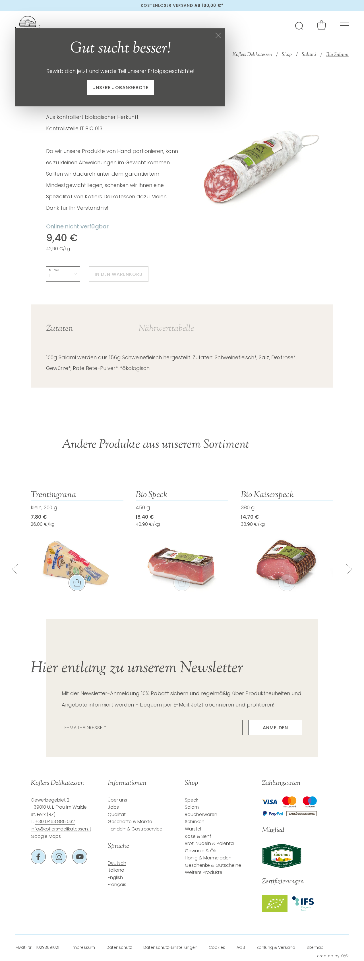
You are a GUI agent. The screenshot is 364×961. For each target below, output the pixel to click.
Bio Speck (151, 495)
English (115, 877)
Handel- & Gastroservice (135, 829)
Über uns (117, 800)
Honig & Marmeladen (208, 858)
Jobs (113, 807)
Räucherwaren (201, 814)
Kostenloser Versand (182, 5)
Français (117, 884)
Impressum (83, 947)
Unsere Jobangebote (120, 87)
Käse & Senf (198, 836)
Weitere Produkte (203, 872)
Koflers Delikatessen (252, 54)
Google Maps (46, 836)
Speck (191, 800)
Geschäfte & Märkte (130, 821)
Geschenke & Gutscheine (213, 865)
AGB (241, 947)
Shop (287, 54)
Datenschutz (119, 947)
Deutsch (117, 863)
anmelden (275, 727)
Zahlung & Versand (276, 947)
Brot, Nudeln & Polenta (209, 843)
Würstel (193, 829)
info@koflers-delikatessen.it (61, 829)
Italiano (116, 870)
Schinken (194, 821)
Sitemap (315, 947)
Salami (309, 54)
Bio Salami (337, 54)
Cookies (217, 947)
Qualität (117, 814)
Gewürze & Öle (201, 851)
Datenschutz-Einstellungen (170, 947)
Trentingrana (53, 495)
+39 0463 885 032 (55, 821)
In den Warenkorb (118, 274)
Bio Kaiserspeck (267, 495)
